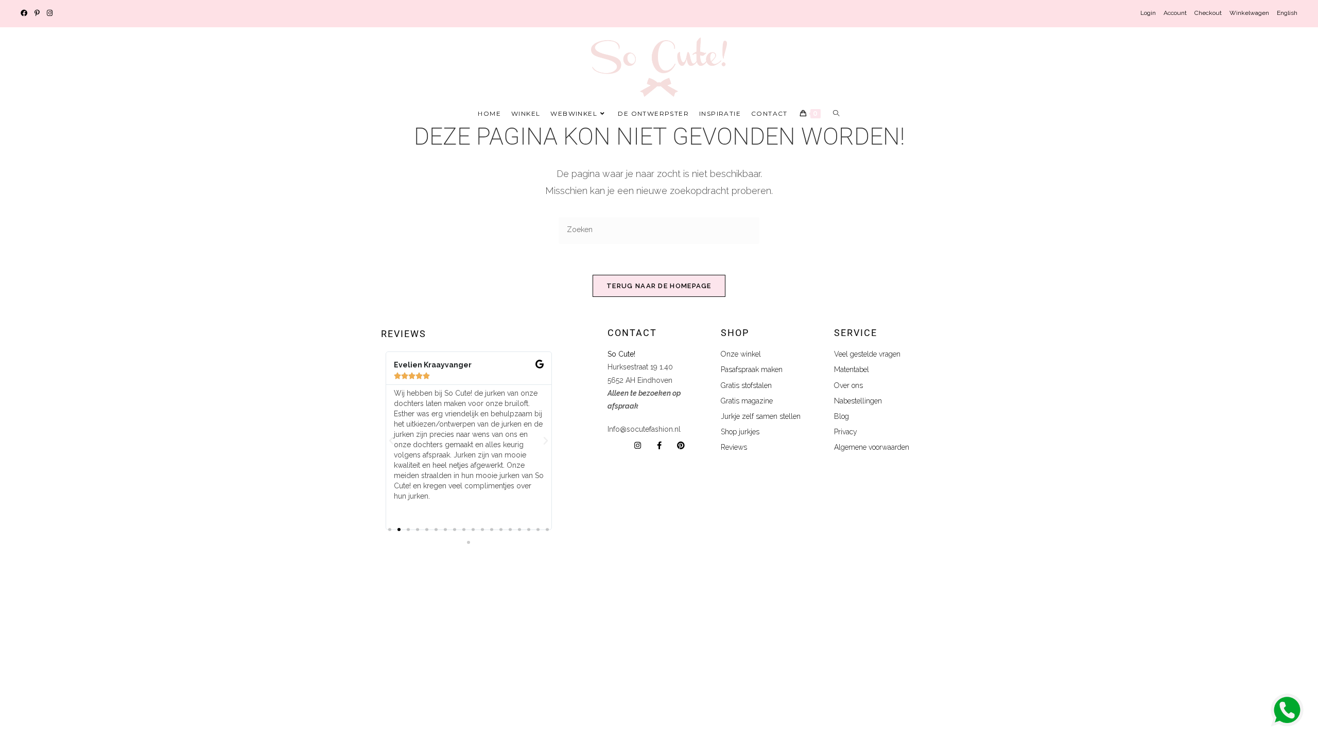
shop (735, 332)
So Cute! (622, 354)
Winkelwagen (1249, 12)
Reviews (403, 333)
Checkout (1208, 12)
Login (1148, 12)
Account (1175, 12)
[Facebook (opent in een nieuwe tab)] (26, 13)
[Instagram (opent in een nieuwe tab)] (49, 13)
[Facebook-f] (659, 445)
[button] (391, 441)
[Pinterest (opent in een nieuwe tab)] (37, 13)
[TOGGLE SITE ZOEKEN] (836, 114)
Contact (632, 332)
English (1287, 12)
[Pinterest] (680, 445)
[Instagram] (637, 445)
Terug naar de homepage (659, 286)
